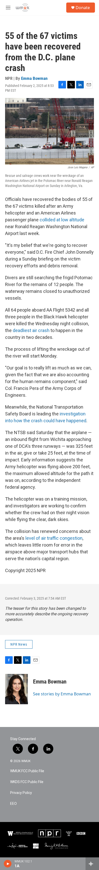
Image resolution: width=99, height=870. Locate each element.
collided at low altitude (62, 219)
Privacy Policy (21, 793)
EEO (13, 804)
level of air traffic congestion (53, 538)
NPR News (18, 644)
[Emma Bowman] (16, 689)
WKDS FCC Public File (26, 782)
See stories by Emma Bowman (62, 694)
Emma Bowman (34, 78)
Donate (83, 7)
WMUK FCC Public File (27, 771)
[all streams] (92, 863)
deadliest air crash (31, 330)
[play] (8, 863)
